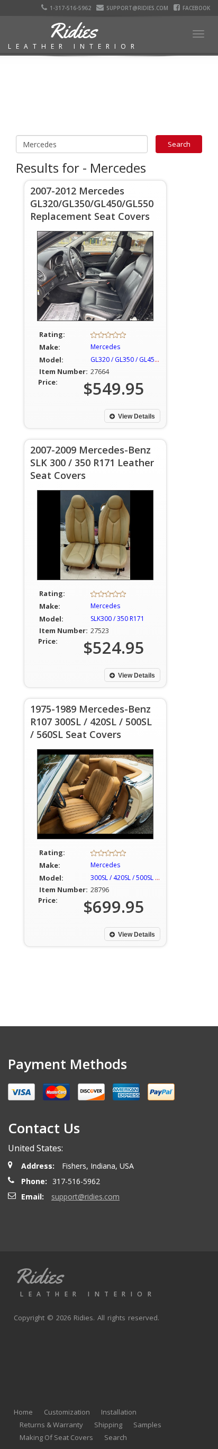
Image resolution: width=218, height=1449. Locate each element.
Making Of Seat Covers (56, 1437)
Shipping (108, 1424)
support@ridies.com (137, 8)
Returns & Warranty (51, 1424)
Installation (119, 1412)
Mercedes (105, 346)
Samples (147, 1424)
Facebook (196, 8)
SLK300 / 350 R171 (117, 618)
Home (23, 1412)
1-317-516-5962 (70, 8)
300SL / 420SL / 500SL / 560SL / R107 (143, 877)
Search (115, 1437)
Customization (67, 1412)
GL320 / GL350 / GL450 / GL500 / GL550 (148, 359)
